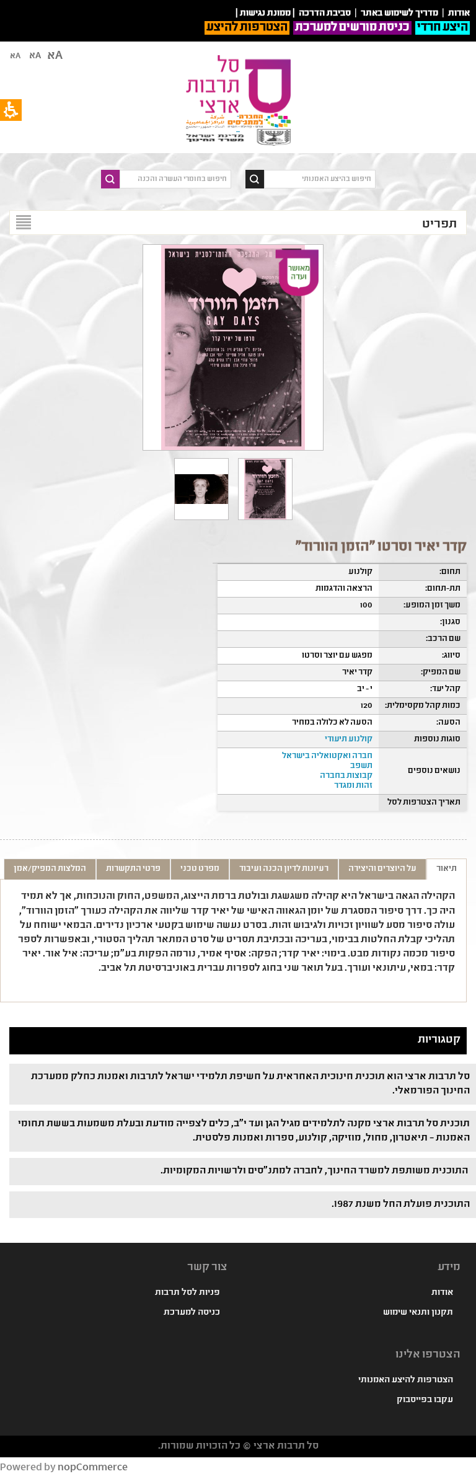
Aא (15, 56)
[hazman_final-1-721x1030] (265, 489)
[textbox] (320, 179)
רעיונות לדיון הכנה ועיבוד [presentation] (283, 869)
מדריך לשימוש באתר (399, 14)
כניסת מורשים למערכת (352, 28)
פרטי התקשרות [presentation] (133, 869)
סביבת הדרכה (325, 14)
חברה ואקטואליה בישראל (327, 756)
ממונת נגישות (265, 14)
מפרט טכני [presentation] (199, 869)
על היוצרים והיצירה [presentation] (382, 869)
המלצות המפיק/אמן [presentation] (50, 869)
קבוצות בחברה (346, 776)
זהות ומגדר (353, 786)
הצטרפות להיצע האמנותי (405, 1380)
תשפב (361, 766)
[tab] (446, 869)
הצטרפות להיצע (247, 28)
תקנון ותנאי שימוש (418, 1313)
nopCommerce (93, 1468)
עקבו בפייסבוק (425, 1400)
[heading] (201, 489)
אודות (442, 1293)
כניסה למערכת (192, 1313)
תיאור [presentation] (446, 869)
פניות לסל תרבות (187, 1293)
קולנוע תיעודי (348, 739)
